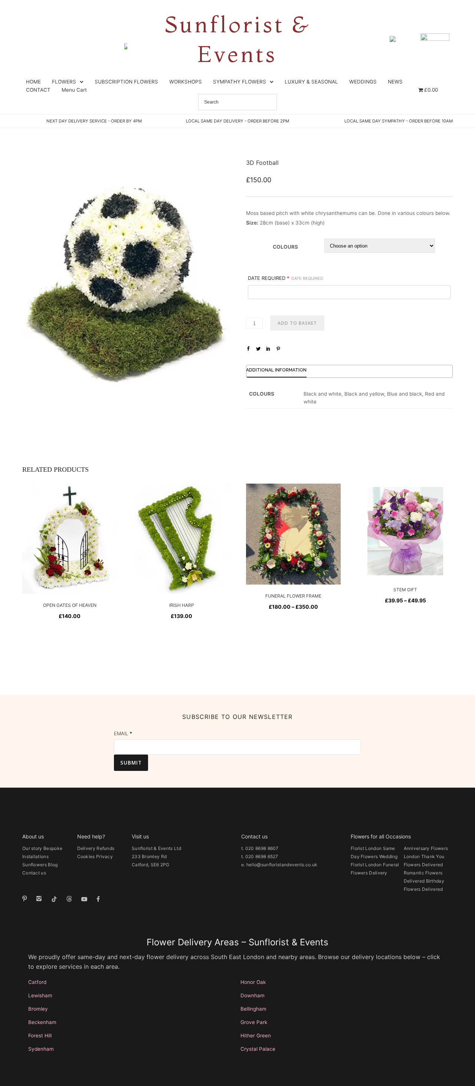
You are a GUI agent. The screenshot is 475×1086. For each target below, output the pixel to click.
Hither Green (255, 1035)
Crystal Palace (257, 1049)
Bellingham (253, 1009)
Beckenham (42, 1022)
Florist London (366, 848)
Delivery (86, 848)
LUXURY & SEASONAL (311, 82)
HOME (33, 82)
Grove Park (253, 1022)
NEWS (395, 82)
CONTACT (38, 90)
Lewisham (40, 995)
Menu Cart (74, 90)
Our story (32, 848)
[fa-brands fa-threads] (71, 899)
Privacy (104, 856)
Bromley (38, 1009)
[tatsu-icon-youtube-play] (86, 899)
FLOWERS (64, 82)
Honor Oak (253, 982)
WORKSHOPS (185, 82)
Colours (285, 247)
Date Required (285, 278)
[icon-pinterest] (26, 899)
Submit (131, 762)
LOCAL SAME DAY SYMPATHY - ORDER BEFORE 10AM (398, 121)
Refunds (105, 848)
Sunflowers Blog (40, 864)
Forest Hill (40, 1035)
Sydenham (41, 1049)
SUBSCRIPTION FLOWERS (126, 82)
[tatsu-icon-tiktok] (56, 899)
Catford (37, 982)
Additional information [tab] (276, 370)
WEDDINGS (363, 82)
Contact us (34, 873)
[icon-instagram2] (41, 899)
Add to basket (297, 323)
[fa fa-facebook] (98, 899)
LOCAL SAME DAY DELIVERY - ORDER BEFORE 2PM (237, 121)
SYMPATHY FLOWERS (239, 82)
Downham (252, 995)
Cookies (86, 856)
